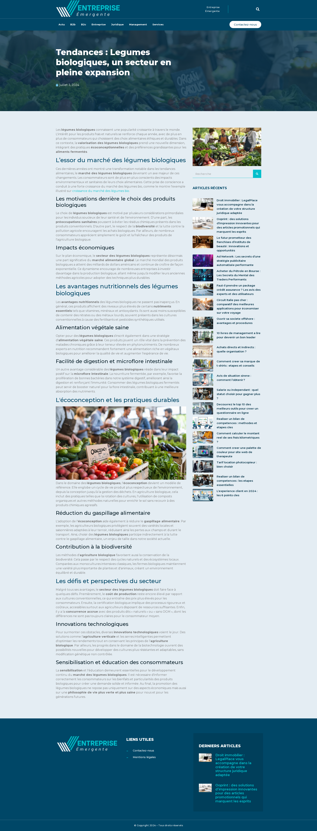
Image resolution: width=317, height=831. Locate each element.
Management (138, 24)
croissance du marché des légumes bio (100, 191)
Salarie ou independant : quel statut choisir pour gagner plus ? (238, 394)
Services (158, 24)
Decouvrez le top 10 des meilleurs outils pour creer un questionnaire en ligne (237, 408)
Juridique (117, 24)
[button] (257, 9)
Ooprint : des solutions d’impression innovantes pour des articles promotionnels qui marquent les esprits (236, 793)
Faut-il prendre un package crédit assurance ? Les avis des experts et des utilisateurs (238, 290)
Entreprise (99, 24)
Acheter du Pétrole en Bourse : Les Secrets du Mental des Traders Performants (238, 275)
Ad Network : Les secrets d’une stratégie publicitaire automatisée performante (238, 261)
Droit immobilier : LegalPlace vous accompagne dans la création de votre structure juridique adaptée (233, 765)
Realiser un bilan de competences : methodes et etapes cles (237, 423)
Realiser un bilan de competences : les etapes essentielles (235, 481)
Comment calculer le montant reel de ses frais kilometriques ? (238, 438)
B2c (83, 24)
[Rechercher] (257, 174)
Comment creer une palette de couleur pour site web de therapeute (239, 452)
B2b (73, 24)
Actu (62, 24)
